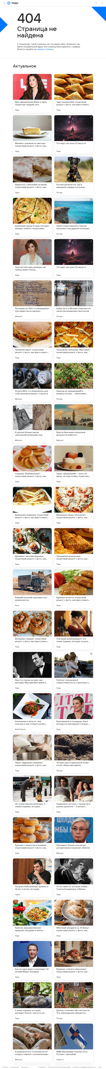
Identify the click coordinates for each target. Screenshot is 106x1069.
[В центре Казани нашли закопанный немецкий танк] (32, 423)
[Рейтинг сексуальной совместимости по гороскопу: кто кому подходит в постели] (73, 671)
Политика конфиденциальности (84, 1067)
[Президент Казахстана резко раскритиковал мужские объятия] (73, 836)
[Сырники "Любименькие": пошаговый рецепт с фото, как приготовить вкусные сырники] (32, 465)
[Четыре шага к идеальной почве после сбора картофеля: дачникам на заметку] (73, 754)
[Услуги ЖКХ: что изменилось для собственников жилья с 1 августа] (32, 382)
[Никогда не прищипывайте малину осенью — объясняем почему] (73, 382)
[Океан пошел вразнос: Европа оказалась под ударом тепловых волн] (73, 217)
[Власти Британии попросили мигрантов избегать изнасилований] (73, 423)
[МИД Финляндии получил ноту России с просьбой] (73, 1043)
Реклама (24, 1067)
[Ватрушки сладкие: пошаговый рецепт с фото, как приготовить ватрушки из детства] (32, 630)
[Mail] (8, 3)
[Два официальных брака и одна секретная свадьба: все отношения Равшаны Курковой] (32, 93)
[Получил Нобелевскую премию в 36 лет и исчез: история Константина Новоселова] (32, 877)
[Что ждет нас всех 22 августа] (73, 258)
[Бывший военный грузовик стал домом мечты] (32, 588)
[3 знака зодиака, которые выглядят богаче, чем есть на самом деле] (32, 1001)
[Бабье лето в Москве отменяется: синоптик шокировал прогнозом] (73, 299)
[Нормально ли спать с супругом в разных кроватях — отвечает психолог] (73, 795)
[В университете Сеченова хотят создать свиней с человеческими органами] (32, 1043)
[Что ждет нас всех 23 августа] (73, 134)
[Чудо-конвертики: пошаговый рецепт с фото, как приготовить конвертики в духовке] (73, 93)
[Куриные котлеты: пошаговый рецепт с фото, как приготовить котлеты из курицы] (73, 588)
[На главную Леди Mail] (14, 3)
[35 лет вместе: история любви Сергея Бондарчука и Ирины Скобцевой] (73, 877)
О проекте (42, 1067)
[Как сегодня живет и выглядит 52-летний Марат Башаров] (32, 960)
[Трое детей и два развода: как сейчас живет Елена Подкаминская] (32, 258)
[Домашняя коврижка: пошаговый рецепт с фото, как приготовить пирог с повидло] (32, 506)
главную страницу (45, 49)
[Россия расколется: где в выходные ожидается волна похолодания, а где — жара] (73, 176)
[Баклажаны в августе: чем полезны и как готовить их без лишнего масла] (32, 712)
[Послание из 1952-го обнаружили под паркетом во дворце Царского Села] (32, 299)
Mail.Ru (5, 1067)
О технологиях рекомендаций (59, 1067)
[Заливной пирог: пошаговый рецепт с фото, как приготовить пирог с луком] (32, 341)
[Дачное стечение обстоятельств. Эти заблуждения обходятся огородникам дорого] (73, 1001)
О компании (14, 1067)
